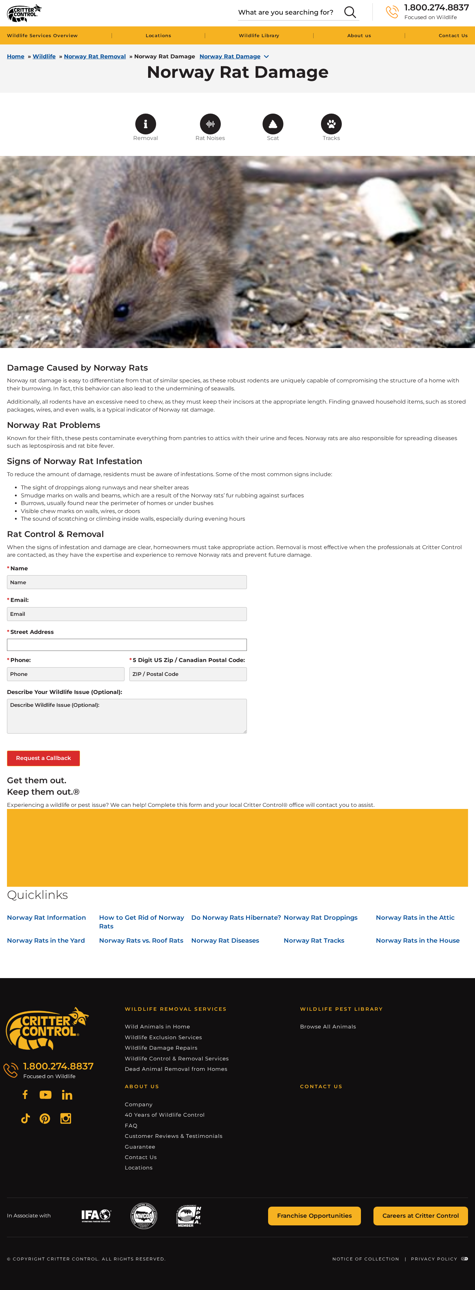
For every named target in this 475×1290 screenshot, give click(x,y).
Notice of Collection (366, 1259)
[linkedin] (67, 1096)
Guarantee (140, 1146)
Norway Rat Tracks (314, 940)
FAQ (131, 1125)
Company (139, 1104)
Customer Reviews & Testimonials (174, 1136)
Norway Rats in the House (418, 940)
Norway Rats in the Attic (415, 917)
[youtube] (45, 1096)
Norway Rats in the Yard (46, 940)
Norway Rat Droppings (320, 917)
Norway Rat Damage (230, 56)
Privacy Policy (434, 1259)
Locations (158, 35)
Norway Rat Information (46, 917)
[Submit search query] (350, 12)
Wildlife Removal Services (176, 1009)
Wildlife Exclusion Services (163, 1037)
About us (359, 35)
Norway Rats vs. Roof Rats (141, 940)
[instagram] (66, 1119)
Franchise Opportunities (314, 1215)
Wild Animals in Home (157, 1026)
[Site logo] (24, 13)
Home (15, 56)
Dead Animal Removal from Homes (176, 1069)
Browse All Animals (328, 1026)
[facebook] (25, 1096)
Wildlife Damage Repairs (161, 1047)
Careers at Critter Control (421, 1215)
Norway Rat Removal (95, 56)
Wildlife (44, 56)
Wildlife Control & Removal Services (177, 1058)
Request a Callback (43, 758)
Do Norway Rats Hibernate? (236, 917)
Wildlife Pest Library (341, 1009)
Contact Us (453, 35)
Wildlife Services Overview (42, 35)
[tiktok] (25, 1119)
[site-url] (47, 1029)
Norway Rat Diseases (225, 940)
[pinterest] (45, 1119)
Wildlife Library (259, 35)
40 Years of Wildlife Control (165, 1114)
